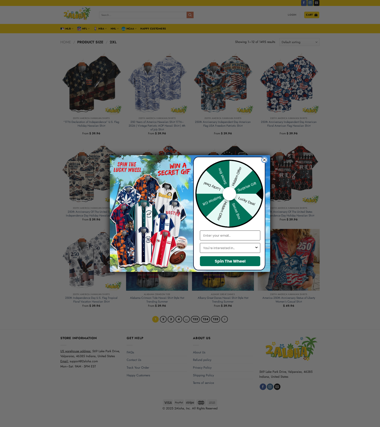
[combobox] (229, 248)
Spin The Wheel (230, 261)
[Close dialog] (264, 160)
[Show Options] (256, 248)
